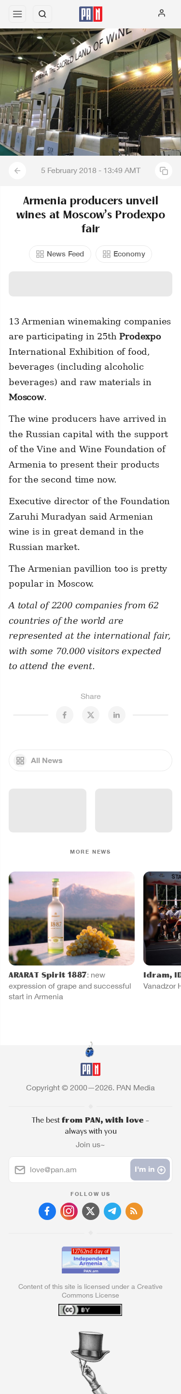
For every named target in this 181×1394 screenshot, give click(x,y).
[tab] (70, 1335)
